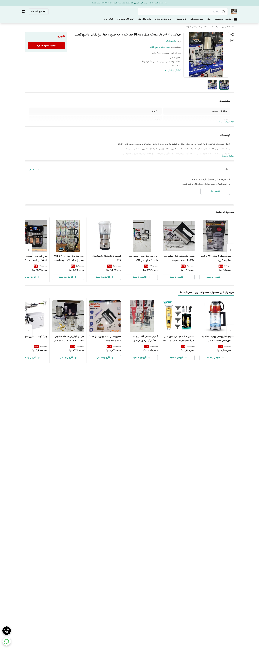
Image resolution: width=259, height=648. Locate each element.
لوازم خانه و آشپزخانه (192, 27)
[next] (28, 250)
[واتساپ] (6, 641)
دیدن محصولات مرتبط (46, 45)
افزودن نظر (34, 170)
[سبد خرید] (23, 11)
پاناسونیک (171, 41)
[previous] (230, 250)
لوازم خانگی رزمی (228, 27)
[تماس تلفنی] (6, 630)
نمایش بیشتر (227, 122)
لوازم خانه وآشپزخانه (211, 27)
